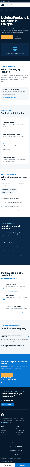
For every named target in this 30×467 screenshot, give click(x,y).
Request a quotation (7, 404)
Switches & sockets (20, 428)
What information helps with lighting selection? (11, 335)
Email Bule (16, 454)
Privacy (2, 461)
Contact (2, 432)
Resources (3, 430)
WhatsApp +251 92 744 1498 (9, 382)
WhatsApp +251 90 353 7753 (9, 379)
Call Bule (18, 36)
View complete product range (8, 278)
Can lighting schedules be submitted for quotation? (12, 346)
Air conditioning (19, 434)
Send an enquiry (6, 36)
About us (3, 428)
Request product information (9, 97)
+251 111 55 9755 (5, 1)
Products (6, 10)
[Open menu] (27, 4)
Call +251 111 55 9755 (6, 377)
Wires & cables (19, 432)
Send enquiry (22, 465)
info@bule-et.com (6, 422)
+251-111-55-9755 (8, 400)
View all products (20, 435)
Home (2, 10)
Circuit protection (20, 430)
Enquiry (11, 461)
